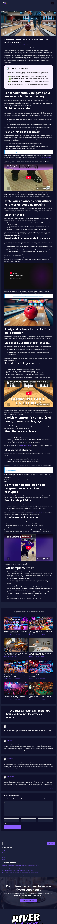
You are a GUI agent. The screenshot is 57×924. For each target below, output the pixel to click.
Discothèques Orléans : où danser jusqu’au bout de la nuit (14, 697)
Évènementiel (5, 855)
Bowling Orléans (45, 409)
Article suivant (51, 605)
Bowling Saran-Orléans (25, 445)
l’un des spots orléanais (37, 512)
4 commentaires (8, 44)
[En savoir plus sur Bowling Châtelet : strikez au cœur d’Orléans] (41, 666)
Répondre (51, 734)
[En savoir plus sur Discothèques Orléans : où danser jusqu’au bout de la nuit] (16, 688)
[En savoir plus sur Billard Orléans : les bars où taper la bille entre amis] (41, 688)
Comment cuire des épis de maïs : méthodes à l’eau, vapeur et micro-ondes (20, 865)
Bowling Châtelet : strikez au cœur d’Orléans (40, 675)
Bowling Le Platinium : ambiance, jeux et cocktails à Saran (15, 675)
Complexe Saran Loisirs (45, 157)
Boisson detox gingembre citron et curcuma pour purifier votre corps (18, 875)
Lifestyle (4, 857)
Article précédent (6, 605)
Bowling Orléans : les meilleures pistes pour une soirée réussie (15, 632)
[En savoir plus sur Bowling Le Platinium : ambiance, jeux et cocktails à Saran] (16, 666)
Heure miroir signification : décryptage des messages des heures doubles (19, 868)
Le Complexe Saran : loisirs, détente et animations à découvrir (40, 653)
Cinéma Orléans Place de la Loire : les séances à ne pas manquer (15, 653)
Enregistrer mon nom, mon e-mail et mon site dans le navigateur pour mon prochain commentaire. (28, 824)
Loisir (5, 634)
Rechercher (5, 841)
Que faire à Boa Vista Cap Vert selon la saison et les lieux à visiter (17, 870)
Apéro (3, 850)
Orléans (6, 533)
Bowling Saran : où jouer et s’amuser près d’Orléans (40, 632)
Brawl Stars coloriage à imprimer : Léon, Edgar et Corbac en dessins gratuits (20, 872)
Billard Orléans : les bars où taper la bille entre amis (40, 697)
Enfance (4, 852)
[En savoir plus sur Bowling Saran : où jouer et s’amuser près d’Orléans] (41, 623)
